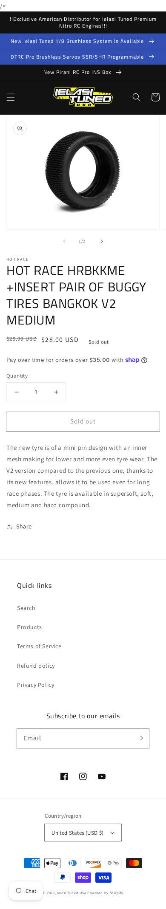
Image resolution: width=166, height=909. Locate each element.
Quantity (17, 375)
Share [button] (24, 526)
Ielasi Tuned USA (71, 892)
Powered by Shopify (105, 892)
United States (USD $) (77, 832)
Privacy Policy (35, 685)
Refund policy (36, 665)
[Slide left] (64, 241)
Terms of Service (39, 646)
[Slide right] (101, 241)
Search (26, 608)
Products (29, 627)
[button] (10, 97)
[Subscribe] (139, 738)
